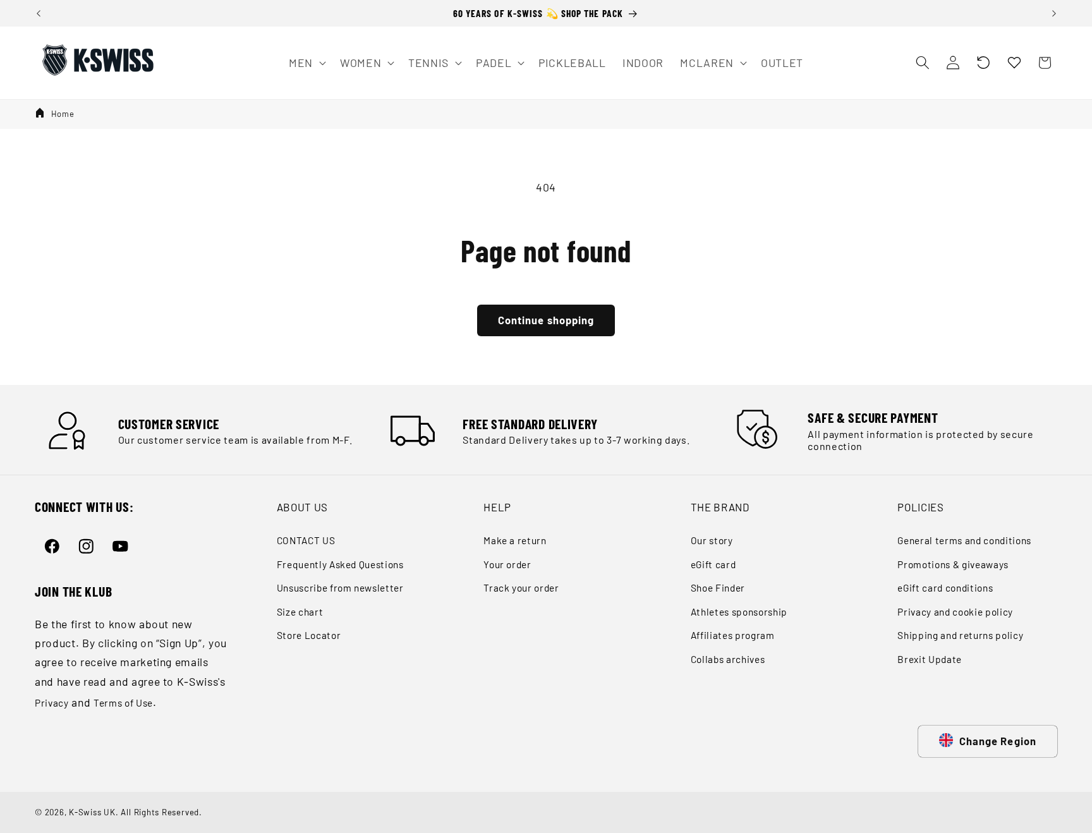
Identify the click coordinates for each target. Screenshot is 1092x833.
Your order (507, 564)
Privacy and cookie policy (955, 611)
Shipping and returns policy (960, 635)
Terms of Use (123, 702)
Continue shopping (546, 319)
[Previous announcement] (38, 13)
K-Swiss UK (92, 812)
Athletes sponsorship (739, 611)
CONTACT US (306, 540)
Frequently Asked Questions (340, 564)
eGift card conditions (945, 587)
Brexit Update (929, 659)
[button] (983, 62)
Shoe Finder (718, 587)
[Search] (922, 62)
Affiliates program (733, 635)
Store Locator (309, 635)
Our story (712, 540)
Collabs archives (728, 659)
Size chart (300, 611)
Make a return (515, 540)
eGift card (713, 564)
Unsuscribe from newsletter (340, 587)
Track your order (521, 587)
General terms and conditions (964, 540)
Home (63, 114)
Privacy (52, 702)
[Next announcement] (1054, 13)
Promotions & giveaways (953, 564)
